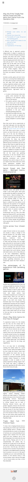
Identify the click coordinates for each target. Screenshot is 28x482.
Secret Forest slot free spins (17, 128)
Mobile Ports (10, 44)
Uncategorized (14, 23)
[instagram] (14, 478)
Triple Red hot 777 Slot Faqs (14, 45)
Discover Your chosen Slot (13, 35)
